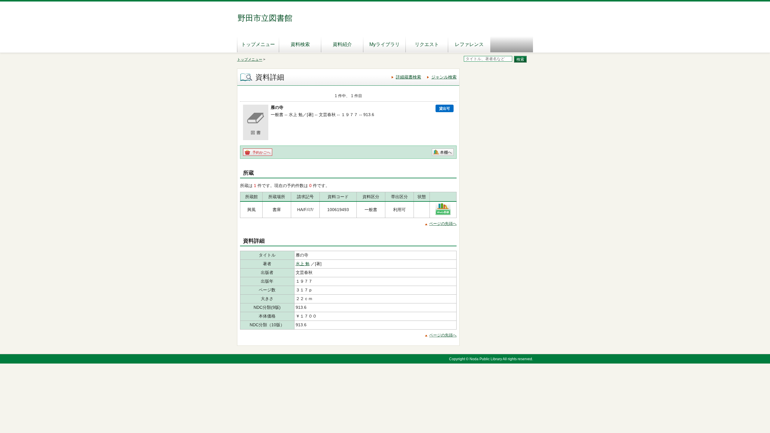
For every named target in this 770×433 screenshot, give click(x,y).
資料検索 (300, 44)
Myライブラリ (384, 44)
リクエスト (427, 44)
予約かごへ (261, 152)
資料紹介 (342, 44)
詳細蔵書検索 (408, 77)
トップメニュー (258, 44)
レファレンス (469, 44)
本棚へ (446, 152)
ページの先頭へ (443, 223)
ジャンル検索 (444, 77)
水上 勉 (303, 263)
